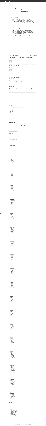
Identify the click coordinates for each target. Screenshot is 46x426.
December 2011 (12, 301)
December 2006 (12, 354)
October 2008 (12, 330)
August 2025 (12, 161)
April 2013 (11, 285)
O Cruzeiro (11, 140)
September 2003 (12, 396)
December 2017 (12, 240)
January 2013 (12, 288)
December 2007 (12, 341)
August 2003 (12, 397)
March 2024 (11, 176)
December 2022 (12, 192)
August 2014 (11, 269)
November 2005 (12, 368)
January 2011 (12, 303)
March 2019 (11, 226)
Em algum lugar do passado (13, 411)
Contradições (12, 146)
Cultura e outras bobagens (13, 410)
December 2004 (12, 380)
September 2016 (12, 254)
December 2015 (12, 260)
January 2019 (12, 228)
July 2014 (11, 270)
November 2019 (12, 218)
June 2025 (11, 163)
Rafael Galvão (7, 1)
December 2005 (12, 367)
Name (10, 103)
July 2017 (11, 245)
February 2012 (12, 299)
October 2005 (12, 369)
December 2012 (12, 289)
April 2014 (11, 273)
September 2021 (12, 200)
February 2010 (12, 313)
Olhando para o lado (12, 414)
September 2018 (12, 231)
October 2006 (12, 356)
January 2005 (12, 379)
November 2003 (12, 394)
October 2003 (12, 395)
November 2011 (12, 302)
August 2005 (12, 371)
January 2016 (12, 259)
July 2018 (11, 233)
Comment (10, 91)
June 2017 (11, 246)
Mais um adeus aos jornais (13, 139)
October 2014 (12, 268)
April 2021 (11, 204)
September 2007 (12, 344)
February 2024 (12, 177)
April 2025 (11, 164)
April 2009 (11, 324)
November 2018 (12, 230)
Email (10, 105)
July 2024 (11, 172)
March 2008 (11, 338)
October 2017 (12, 242)
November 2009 (12, 316)
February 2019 (12, 227)
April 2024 (11, 175)
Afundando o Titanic (33, 55)
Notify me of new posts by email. (11, 119)
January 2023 (12, 191)
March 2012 (11, 298)
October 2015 (12, 261)
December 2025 (12, 160)
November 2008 (12, 329)
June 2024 (11, 173)
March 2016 (11, 258)
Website (10, 108)
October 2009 (12, 317)
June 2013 (11, 283)
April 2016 (11, 257)
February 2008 (12, 339)
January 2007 (12, 353)
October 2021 (12, 199)
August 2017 (11, 244)
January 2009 (12, 327)
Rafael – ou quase (12, 416)
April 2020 (11, 214)
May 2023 (11, 187)
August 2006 (12, 358)
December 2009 (12, 315)
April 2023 (11, 188)
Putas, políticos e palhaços (13, 415)
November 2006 (12, 355)
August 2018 (12, 232)
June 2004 (11, 386)
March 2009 (12, 325)
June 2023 (11, 186)
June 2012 (11, 295)
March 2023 (11, 189)
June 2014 (11, 271)
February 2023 (12, 190)
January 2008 (12, 340)
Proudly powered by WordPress (18, 424)
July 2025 (11, 162)
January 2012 (12, 300)
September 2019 (12, 220)
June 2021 (11, 202)
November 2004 (12, 381)
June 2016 (11, 255)
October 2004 (12, 382)
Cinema (11, 409)
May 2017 (11, 247)
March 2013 (11, 286)
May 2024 (11, 174)
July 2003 (11, 398)
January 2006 (12, 366)
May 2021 (11, 203)
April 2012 (11, 297)
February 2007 (12, 352)
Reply (10, 67)
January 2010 (12, 314)
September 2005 (12, 370)
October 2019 (12, 219)
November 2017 (12, 241)
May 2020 (11, 213)
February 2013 (12, 287)
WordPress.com (29, 424)
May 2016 (11, 256)
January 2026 (12, 159)
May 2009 (11, 323)
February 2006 (12, 365)
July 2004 (11, 385)
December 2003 (12, 393)
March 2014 (11, 274)
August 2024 (12, 171)
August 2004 (12, 384)
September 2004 (12, 383)
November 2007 (12, 342)
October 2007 (12, 343)
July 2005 (11, 372)
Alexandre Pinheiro (15, 77)
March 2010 (11, 312)
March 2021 (11, 205)
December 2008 (12, 328)
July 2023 (11, 185)
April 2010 (11, 311)
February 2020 (12, 216)
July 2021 (11, 201)
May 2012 (11, 296)
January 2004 (12, 392)
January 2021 (12, 206)
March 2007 (11, 351)
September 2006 (12, 357)
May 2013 (11, 284)
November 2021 (12, 198)
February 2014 (12, 275)
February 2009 (12, 326)
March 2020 (12, 215)
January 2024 (12, 178)
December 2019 (12, 217)
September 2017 (12, 243)
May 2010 (11, 310)
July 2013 (11, 282)
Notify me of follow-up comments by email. (11, 112)
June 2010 (11, 309)
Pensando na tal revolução (13, 55)
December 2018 (12, 229)
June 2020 (11, 212)
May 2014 (11, 272)
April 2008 (11, 337)
